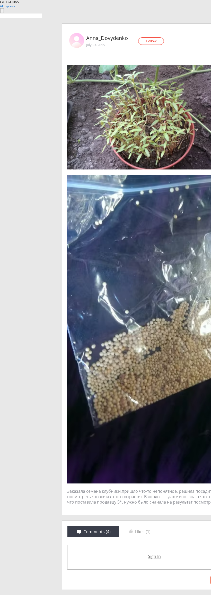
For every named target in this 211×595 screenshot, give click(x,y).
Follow (151, 41)
